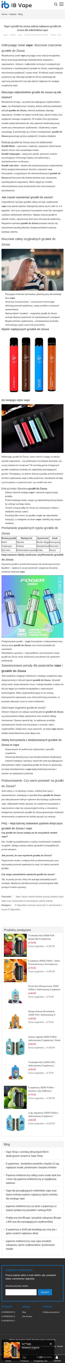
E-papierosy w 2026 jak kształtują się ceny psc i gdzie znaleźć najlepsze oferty (31, 1231)
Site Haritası (27, 1316)
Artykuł (13, 14)
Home (4, 14)
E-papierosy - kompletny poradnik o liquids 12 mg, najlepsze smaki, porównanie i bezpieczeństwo (32, 1165)
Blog (20, 14)
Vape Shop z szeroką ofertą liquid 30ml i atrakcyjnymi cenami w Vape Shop (27, 1154)
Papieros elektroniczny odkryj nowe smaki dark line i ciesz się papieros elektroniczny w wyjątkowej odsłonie (33, 1179)
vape (4, 836)
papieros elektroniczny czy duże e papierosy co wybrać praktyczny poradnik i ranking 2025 (31, 1208)
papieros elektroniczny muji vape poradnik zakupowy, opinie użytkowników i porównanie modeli (30, 1245)
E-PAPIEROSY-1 (8, 1321)
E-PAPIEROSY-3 (8, 1312)
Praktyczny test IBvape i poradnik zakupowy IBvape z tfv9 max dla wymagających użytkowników (33, 1219)
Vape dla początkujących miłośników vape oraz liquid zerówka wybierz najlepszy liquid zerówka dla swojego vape (31, 1194)
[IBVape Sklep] (17, 7)
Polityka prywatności (51, 1312)
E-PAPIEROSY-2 (8, 1316)
